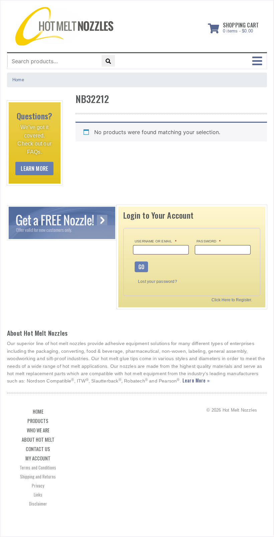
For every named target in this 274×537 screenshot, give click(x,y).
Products (37, 420)
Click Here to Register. (232, 300)
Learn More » (196, 380)
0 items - (241, 26)
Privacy (38, 485)
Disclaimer (38, 503)
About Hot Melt (38, 439)
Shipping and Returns (38, 476)
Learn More (34, 169)
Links (38, 494)
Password (208, 241)
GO (141, 267)
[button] (257, 61)
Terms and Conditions (38, 467)
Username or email (155, 241)
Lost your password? (157, 281)
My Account (37, 458)
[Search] (108, 61)
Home (38, 411)
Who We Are (38, 430)
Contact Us (38, 448)
